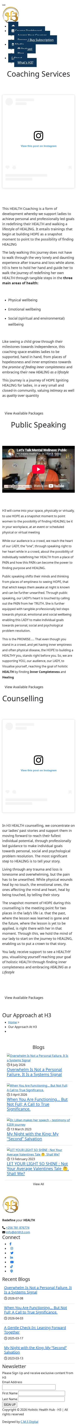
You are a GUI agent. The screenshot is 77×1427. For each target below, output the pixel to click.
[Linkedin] (11, 1257)
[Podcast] (11, 1271)
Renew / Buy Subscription (36, 40)
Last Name (9, 1399)
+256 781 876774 (17, 1228)
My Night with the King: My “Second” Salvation (32, 1136)
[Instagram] (11, 1248)
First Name (10, 1393)
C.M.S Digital (29, 1422)
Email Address (12, 1382)
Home (12, 1022)
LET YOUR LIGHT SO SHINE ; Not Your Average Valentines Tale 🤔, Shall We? (38, 1168)
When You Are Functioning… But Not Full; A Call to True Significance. (37, 1104)
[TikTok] (11, 1266)
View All (38, 1184)
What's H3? (25, 62)
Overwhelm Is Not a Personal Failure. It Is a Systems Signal (34, 1072)
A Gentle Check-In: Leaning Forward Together (35, 1330)
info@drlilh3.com (18, 1232)
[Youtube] (12, 1262)
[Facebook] (10, 1244)
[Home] (10, 15)
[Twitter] (12, 1253)
